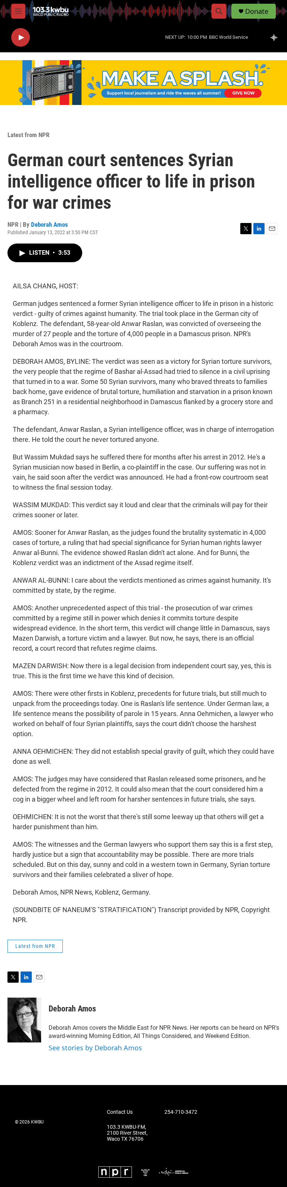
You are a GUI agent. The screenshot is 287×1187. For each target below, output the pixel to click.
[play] (21, 37)
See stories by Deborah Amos (95, 1047)
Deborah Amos (49, 224)
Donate (256, 11)
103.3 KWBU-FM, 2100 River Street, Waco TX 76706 (127, 1133)
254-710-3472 (180, 1112)
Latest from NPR (28, 135)
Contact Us (120, 1112)
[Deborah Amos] (24, 1020)
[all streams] (276, 37)
